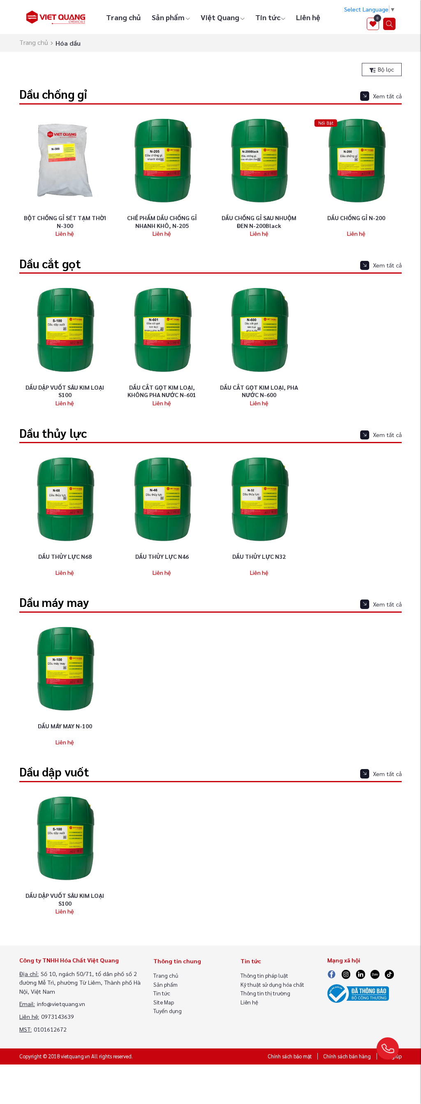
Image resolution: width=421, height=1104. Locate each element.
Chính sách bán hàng (347, 1056)
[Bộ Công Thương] (358, 992)
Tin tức (267, 17)
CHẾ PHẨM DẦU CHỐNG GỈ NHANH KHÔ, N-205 (162, 221)
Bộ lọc (385, 69)
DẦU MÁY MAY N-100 (65, 726)
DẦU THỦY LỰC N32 (259, 556)
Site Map (163, 1002)
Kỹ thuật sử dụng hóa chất (272, 984)
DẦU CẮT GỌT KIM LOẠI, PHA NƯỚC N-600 (259, 391)
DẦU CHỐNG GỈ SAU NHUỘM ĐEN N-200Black (259, 221)
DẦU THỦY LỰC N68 (65, 556)
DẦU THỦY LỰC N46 (162, 556)
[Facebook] (331, 973)
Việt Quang (220, 17)
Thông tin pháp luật (264, 975)
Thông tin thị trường (265, 993)
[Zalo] (374, 973)
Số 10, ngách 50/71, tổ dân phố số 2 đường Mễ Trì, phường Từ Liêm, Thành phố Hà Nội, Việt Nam (80, 982)
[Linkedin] (360, 973)
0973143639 (57, 1016)
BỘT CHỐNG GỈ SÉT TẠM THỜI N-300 (65, 221)
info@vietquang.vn (61, 1003)
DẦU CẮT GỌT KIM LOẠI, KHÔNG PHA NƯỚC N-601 (161, 391)
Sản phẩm (168, 17)
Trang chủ (123, 17)
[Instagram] (346, 973)
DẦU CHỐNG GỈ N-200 (356, 217)
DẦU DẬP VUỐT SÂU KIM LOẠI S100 (64, 391)
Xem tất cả (387, 96)
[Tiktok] (389, 973)
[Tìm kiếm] (389, 24)
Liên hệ (308, 17)
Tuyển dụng (167, 1010)
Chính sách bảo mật (290, 1056)
